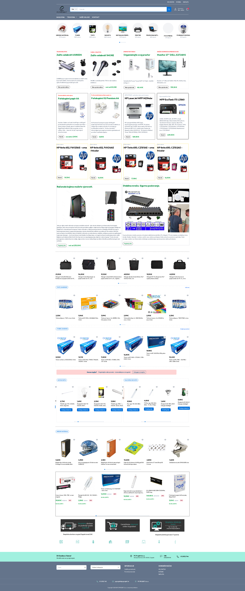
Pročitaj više (144, 409)
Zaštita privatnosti (130, 569)
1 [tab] (119, 42)
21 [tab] (97, 421)
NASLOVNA (60, 17)
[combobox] (106, 567)
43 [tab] (144, 515)
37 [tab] (137, 515)
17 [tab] (114, 515)
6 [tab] (125, 42)
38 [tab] (138, 515)
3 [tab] (120, 283)
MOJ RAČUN (170, 2)
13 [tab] (88, 421)
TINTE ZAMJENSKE (62, 287)
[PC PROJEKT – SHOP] (61, 9)
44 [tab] (145, 515)
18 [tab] (94, 421)
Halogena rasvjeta (139, 372)
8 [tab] (126, 283)
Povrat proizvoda (130, 572)
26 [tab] (103, 421)
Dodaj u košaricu (62, 410)
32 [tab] (140, 469)
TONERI (77, 35)
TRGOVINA (71, 17)
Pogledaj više (62, 245)
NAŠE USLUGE (85, 17)
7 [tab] (125, 283)
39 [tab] (139, 515)
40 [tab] (140, 515)
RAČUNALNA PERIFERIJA (123, 35)
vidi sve (187, 287)
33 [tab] (132, 515)
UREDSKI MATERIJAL (62, 35)
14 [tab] (89, 421)
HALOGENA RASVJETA (131, 380)
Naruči (61, 136)
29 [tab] (136, 469)
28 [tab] (135, 469)
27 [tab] (134, 469)
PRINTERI (138, 35)
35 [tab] (135, 515)
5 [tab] (124, 42)
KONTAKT (95, 17)
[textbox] (105, 567)
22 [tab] (98, 421)
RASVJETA (108, 35)
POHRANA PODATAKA (183, 35)
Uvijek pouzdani (184, 329)
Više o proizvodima (63, 87)
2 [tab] (120, 42)
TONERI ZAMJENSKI (62, 329)
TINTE (92, 35)
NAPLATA (186, 2)
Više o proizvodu (129, 87)
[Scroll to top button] (240, 586)
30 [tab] (129, 515)
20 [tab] (96, 421)
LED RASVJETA (62, 380)
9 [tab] (83, 421)
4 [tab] (123, 324)
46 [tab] (147, 515)
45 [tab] (146, 515)
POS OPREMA (168, 36)
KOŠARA (178, 2)
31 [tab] (139, 469)
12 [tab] (87, 421)
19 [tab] (95, 421)
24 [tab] (122, 515)
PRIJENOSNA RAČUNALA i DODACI (156, 35)
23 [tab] (121, 515)
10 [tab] (106, 515)
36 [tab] (136, 515)
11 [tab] (86, 421)
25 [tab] (102, 421)
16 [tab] (91, 421)
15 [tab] (90, 421)
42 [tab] (143, 515)
